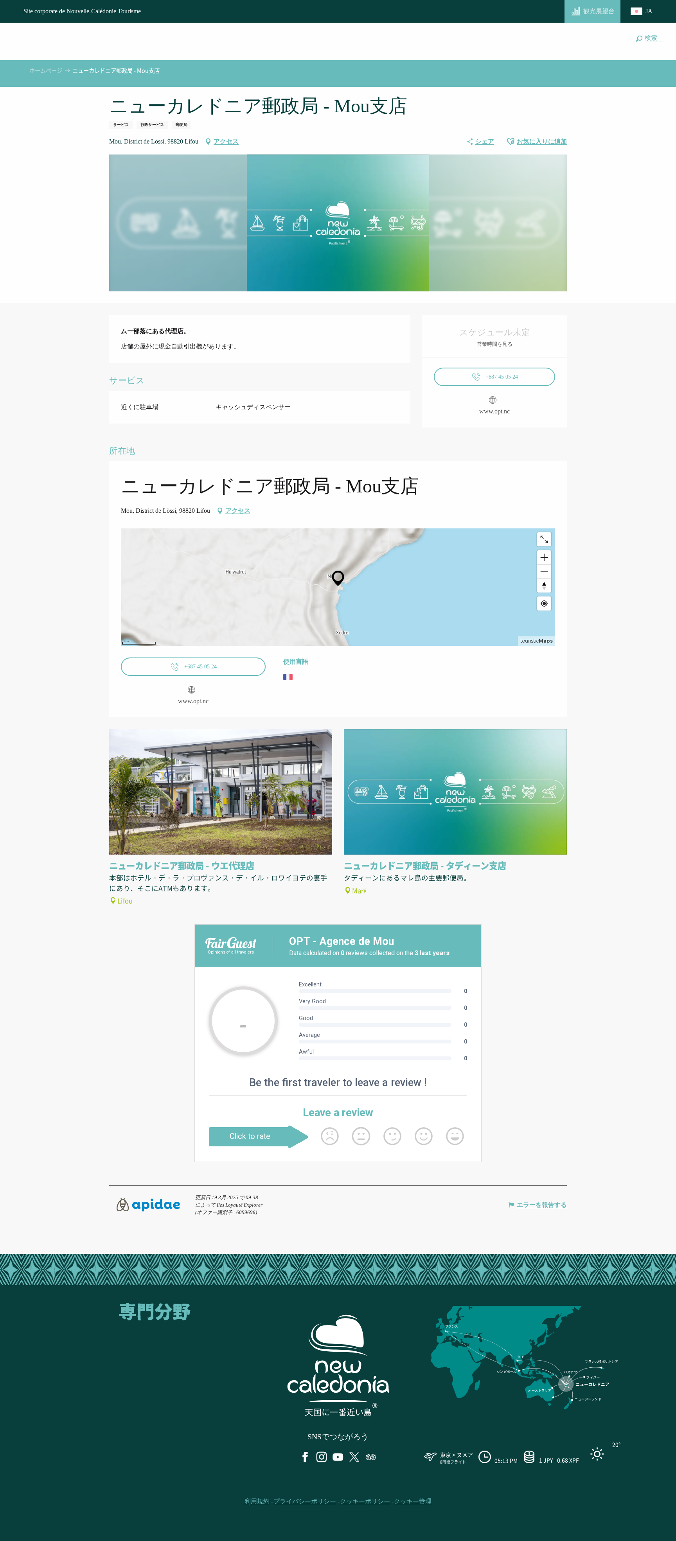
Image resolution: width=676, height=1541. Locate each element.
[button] (652, 38)
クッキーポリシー (365, 1501)
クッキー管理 (412, 1501)
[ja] (642, 11)
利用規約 (257, 1501)
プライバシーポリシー (304, 1501)
